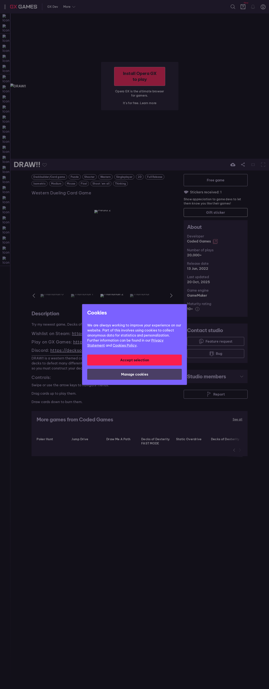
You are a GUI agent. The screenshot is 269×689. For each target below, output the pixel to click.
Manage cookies (134, 374)
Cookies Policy (125, 345)
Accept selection (134, 360)
